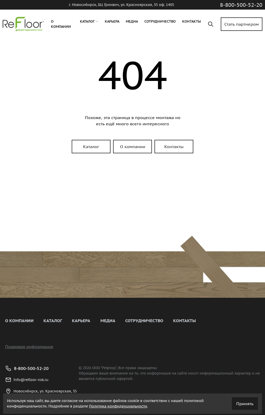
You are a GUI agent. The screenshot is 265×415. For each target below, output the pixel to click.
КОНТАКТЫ (184, 320)
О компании (132, 146)
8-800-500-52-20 (241, 5)
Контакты (173, 146)
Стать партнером (241, 24)
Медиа (107, 320)
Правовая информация (29, 346)
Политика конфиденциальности (118, 406)
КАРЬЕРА (81, 320)
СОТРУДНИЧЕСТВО (144, 320)
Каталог (91, 146)
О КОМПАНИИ (19, 320)
